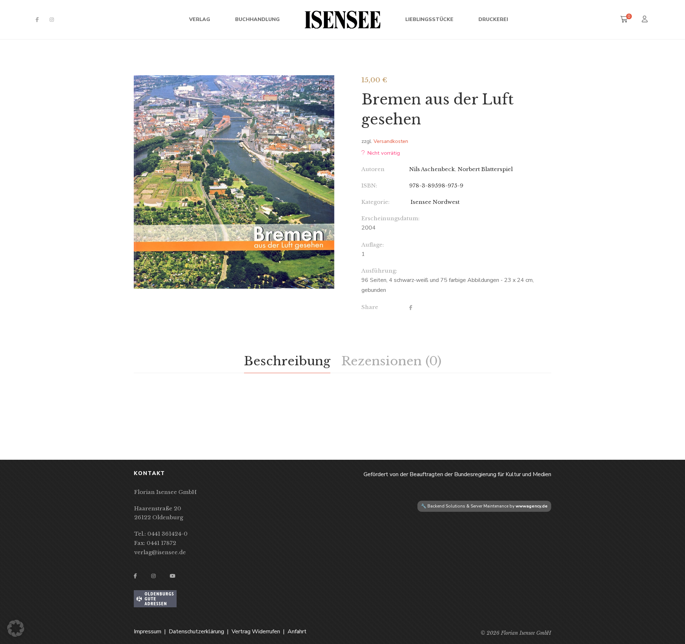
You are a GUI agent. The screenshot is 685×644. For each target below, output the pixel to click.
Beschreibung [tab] (287, 361)
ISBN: (369, 185)
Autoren (373, 169)
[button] (322, 87)
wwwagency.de (532, 506)
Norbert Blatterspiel (485, 169)
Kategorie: (375, 202)
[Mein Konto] (645, 19)
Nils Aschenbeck (432, 169)
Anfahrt (297, 631)
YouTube (173, 575)
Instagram (52, 19)
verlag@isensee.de (160, 552)
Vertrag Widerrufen (256, 631)
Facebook (37, 19)
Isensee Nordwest (434, 202)
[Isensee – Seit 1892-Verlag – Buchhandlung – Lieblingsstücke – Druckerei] (342, 19)
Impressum (147, 631)
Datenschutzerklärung (196, 631)
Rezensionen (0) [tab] (391, 361)
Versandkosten (391, 141)
